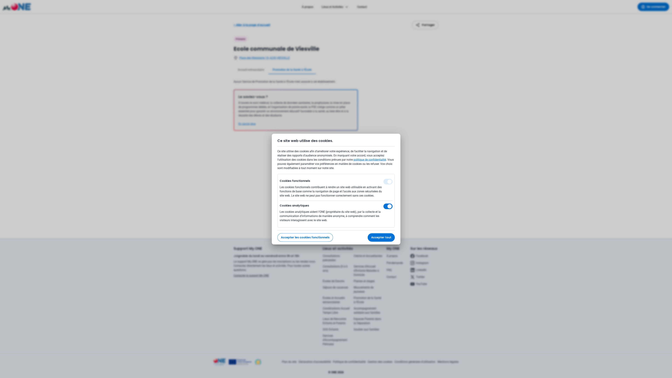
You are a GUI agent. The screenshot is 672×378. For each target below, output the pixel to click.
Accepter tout (381, 237)
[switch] (388, 206)
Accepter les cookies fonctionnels (305, 237)
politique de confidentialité (370, 159)
